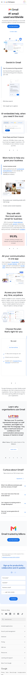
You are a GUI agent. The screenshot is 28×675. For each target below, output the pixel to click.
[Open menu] (2, 2)
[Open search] (24, 2)
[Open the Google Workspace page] (9, 2)
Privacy (3, 672)
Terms (7, 672)
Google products (22, 672)
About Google (13, 672)
